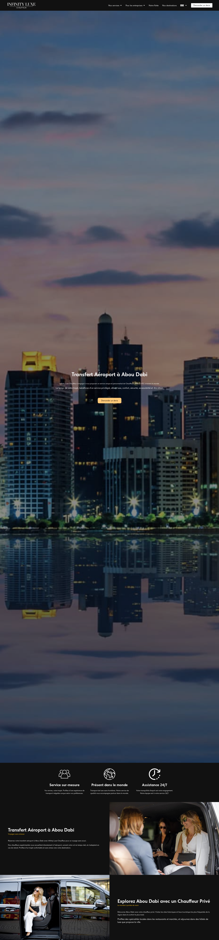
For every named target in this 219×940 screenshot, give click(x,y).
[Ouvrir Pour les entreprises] (144, 5)
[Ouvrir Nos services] (121, 5)
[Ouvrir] (186, 5)
